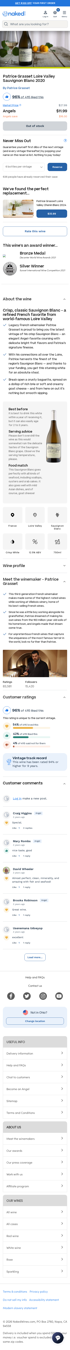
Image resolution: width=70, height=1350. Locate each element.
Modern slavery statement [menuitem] (20, 1308)
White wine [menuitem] (13, 1248)
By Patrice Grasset (16, 88)
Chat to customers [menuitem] (18, 1077)
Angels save (10, 116)
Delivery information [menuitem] (19, 1053)
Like (14, 828)
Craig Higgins (22, 813)
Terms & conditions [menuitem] (15, 1291)
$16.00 (63, 116)
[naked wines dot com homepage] (13, 13)
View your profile (6, 798)
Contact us (35, 985)
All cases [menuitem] (12, 1224)
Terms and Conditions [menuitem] (20, 1113)
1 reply (26, 856)
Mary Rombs (22, 841)
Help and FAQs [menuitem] (16, 1065)
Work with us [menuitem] (14, 1174)
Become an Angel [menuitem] (17, 1089)
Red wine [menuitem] (12, 1236)
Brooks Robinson (25, 900)
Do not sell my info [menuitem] (15, 1300)
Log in (17, 798)
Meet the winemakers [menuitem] (20, 1138)
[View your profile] (6, 814)
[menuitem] (10, 995)
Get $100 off (23, 3)
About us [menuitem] (13, 1127)
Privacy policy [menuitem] (39, 1291)
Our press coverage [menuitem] (19, 1162)
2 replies (27, 828)
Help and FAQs (35, 977)
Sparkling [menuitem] (12, 1271)
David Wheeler (23, 869)
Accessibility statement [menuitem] (44, 1300)
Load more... (35, 957)
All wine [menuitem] (11, 1212)
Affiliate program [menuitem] (17, 1186)
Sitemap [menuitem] (11, 1101)
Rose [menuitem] (9, 1259)
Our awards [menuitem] (14, 1150)
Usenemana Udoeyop (28, 928)
